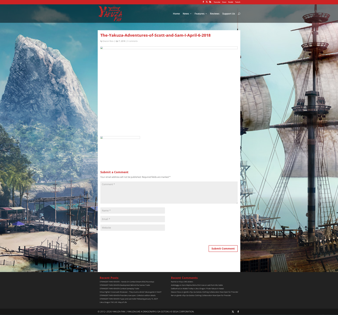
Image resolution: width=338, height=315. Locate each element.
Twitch (237, 2)
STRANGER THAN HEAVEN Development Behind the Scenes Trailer (125, 285)
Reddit (230, 2)
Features (200, 14)
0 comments (132, 41)
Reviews (214, 14)
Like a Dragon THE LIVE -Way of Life (113, 302)
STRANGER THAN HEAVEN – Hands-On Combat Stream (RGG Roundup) (127, 281)
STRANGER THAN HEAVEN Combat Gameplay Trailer (119, 288)
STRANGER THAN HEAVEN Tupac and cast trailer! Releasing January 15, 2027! (129, 299)
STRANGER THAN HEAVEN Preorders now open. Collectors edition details (128, 295)
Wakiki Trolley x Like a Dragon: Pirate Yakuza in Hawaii (203, 288)
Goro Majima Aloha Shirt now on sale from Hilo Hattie (202, 285)
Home (176, 14)
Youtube (217, 2)
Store (224, 2)
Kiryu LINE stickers (186, 281)
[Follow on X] (233, 312)
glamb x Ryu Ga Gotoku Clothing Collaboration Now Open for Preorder (211, 292)
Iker (172, 295)
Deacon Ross (108, 41)
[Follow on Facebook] (238, 312)
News (186, 14)
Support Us (228, 14)
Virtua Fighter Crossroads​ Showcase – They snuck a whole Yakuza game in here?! (130, 292)
